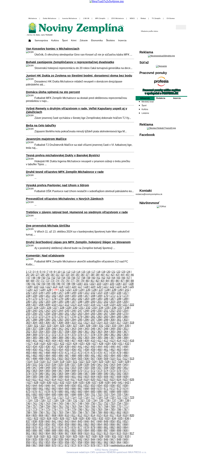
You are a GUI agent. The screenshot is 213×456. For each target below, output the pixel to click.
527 (114, 361)
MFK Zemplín (100, 18)
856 (47, 424)
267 (106, 313)
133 (75, 289)
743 (47, 403)
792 (54, 412)
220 (119, 304)
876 (73, 427)
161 (47, 295)
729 (62, 400)
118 (86, 286)
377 (86, 334)
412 (106, 340)
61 (98, 277)
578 (28, 373)
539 (86, 364)
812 (80, 415)
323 (49, 325)
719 (106, 397)
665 (67, 388)
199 (86, 301)
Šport (65, 40)
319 (132, 322)
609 (125, 376)
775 (47, 409)
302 (125, 319)
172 (119, 295)
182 (80, 298)
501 (54, 358)
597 (47, 376)
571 (86, 370)
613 (47, 379)
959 (86, 442)
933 (127, 436)
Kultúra (55, 40)
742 (41, 403)
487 (67, 355)
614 (54, 379)
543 (112, 364)
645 (41, 385)
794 (67, 412)
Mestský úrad (148, 102)
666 (73, 388)
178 (54, 298)
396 (106, 337)
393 (86, 337)
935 (34, 439)
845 (80, 421)
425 (81, 343)
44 (122, 274)
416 (132, 340)
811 (73, 415)
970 (54, 445)
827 (68, 418)
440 (73, 346)
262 (73, 313)
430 (114, 343)
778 (67, 409)
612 (41, 379)
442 (86, 346)
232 (88, 307)
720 (112, 397)
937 (47, 439)
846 (86, 421)
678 (47, 391)
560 (119, 367)
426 (88, 343)
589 (99, 373)
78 (77, 280)
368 (28, 334)
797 (86, 412)
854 (34, 424)
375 (73, 334)
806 (41, 415)
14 (78, 271)
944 (93, 439)
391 (73, 337)
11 (63, 271)
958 (80, 442)
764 (80, 406)
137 (101, 289)
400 (28, 340)
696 (60, 394)
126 (29, 289)
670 (99, 388)
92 (38, 283)
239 (28, 310)
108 (131, 283)
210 (54, 304)
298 (99, 319)
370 (41, 334)
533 (47, 364)
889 (54, 430)
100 (79, 283)
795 (73, 412)
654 (99, 385)
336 (28, 328)
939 (60, 439)
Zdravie (84, 40)
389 (60, 337)
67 (128, 277)
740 (28, 403)
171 (112, 295)
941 (73, 439)
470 (60, 352)
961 (99, 442)
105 (112, 283)
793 (60, 412)
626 (132, 379)
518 (55, 361)
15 (83, 271)
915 (119, 433)
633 (68, 382)
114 (61, 286)
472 (73, 352)
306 (47, 322)
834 (114, 418)
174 (28, 298)
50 (43, 277)
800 (106, 412)
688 (112, 391)
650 (73, 385)
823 (42, 418)
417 (29, 343)
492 (99, 355)
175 (34, 298)
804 (28, 415)
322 (42, 325)
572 (93, 370)
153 (99, 292)
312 (86, 322)
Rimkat (143, 18)
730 (68, 400)
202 (106, 301)
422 (62, 343)
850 (112, 421)
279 (80, 316)
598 (54, 376)
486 (60, 355)
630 (49, 382)
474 (86, 352)
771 (125, 406)
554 (80, 367)
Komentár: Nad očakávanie (45, 255)
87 (122, 280)
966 (28, 445)
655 (106, 385)
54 (63, 277)
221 (125, 304)
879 (93, 427)
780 (80, 409)
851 (119, 421)
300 (112, 319)
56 (73, 277)
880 (99, 427)
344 (80, 328)
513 (132, 358)
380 (106, 334)
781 (86, 409)
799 (99, 412)
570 (80, 370)
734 (94, 400)
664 (60, 388)
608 (119, 376)
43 (117, 274)
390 (67, 337)
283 (106, 316)
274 (47, 316)
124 (125, 286)
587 (86, 373)
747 (73, 403)
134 (81, 289)
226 (49, 307)
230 (75, 307)
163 (60, 295)
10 (58, 271)
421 (55, 343)
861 (80, 424)
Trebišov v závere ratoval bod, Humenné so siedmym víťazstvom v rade (77, 212)
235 (107, 307)
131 (62, 289)
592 (119, 373)
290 (47, 319)
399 (125, 337)
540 (93, 364)
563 (34, 370)
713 (67, 397)
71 (42, 280)
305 (41, 322)
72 (47, 280)
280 (86, 316)
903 (41, 433)
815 (99, 415)
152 (93, 292)
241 (41, 310)
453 (54, 349)
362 (93, 331)
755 (125, 403)
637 (94, 382)
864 (99, 424)
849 (106, 421)
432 (127, 343)
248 (86, 310)
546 (28, 367)
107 (125, 283)
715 (80, 397)
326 (68, 325)
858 (60, 424)
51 (48, 277)
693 (41, 394)
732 (81, 400)
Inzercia (122, 40)
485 (54, 355)
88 (127, 280)
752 (106, 403)
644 (34, 385)
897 (106, 430)
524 (94, 361)
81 (92, 280)
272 (34, 316)
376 (80, 334)
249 (93, 310)
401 (34, 340)
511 (119, 358)
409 (86, 340)
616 (67, 379)
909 (80, 433)
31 (57, 274)
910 (86, 433)
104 (105, 283)
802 (119, 412)
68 (27, 280)
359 (73, 331)
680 (60, 391)
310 (73, 322)
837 (28, 421)
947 (112, 439)
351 (125, 328)
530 (28, 364)
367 (125, 331)
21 (113, 271)
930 (107, 436)
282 (99, 316)
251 (106, 310)
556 (93, 367)
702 (99, 394)
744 (54, 403)
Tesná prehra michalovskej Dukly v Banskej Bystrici (63, 155)
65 (118, 277)
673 (119, 388)
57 (78, 277)
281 (93, 316)
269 (119, 313)
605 (99, 376)
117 (80, 286)
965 (125, 442)
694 (47, 394)
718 (99, 397)
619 (86, 379)
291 (54, 319)
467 (41, 352)
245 (67, 310)
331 (101, 325)
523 (88, 361)
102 (92, 283)
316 (112, 322)
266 (99, 313)
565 (47, 370)
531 (34, 364)
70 (37, 280)
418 (36, 343)
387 (47, 337)
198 (80, 301)
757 (34, 406)
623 (112, 379)
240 (34, 310)
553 (73, 367)
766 (93, 406)
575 (112, 370)
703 (106, 394)
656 (112, 385)
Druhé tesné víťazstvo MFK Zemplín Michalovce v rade (65, 171)
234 (101, 307)
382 (119, 334)
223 (29, 307)
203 (112, 301)
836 (127, 418)
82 (97, 280)
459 (93, 349)
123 (118, 286)
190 (28, 301)
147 (60, 292)
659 (28, 388)
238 (127, 307)
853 (28, 424)
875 (67, 427)
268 (112, 313)
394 (93, 337)
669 (93, 388)
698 (73, 394)
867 (119, 424)
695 (54, 394)
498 (34, 358)
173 (125, 295)
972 (67, 445)
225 (42, 307)
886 (34, 430)
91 (33, 283)
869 (28, 427)
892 (73, 430)
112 (48, 286)
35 (77, 274)
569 (73, 370)
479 (119, 352)
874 (60, 427)
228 (62, 307)
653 (93, 385)
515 (36, 361)
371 (47, 334)
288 (34, 319)
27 (37, 274)
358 (67, 331)
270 (125, 313)
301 (119, 319)
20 (108, 271)
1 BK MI (86, 18)
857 (54, 424)
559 (112, 367)
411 (99, 340)
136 (94, 289)
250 (99, 310)
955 (60, 442)
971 (60, 445)
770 (119, 406)
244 (60, 310)
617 (73, 379)
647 (54, 385)
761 (60, 406)
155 (112, 292)
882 (112, 427)
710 (47, 397)
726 (42, 400)
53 (58, 277)
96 (58, 283)
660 (34, 388)
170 (106, 295)
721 (119, 397)
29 (47, 274)
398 (119, 337)
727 (49, 400)
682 (73, 391)
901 (28, 433)
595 (34, 376)
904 (47, 433)
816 (106, 415)
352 (28, 331)
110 (36, 286)
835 (120, 418)
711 (54, 397)
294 (73, 319)
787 (125, 409)
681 (67, 391)
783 (99, 409)
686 (99, 391)
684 (86, 391)
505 (80, 358)
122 (112, 286)
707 (28, 397)
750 (93, 403)
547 (34, 367)
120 (99, 286)
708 (34, 397)
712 (60, 397)
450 (34, 349)
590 (106, 373)
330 (94, 325)
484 (47, 355)
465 (28, 352)
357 (60, 331)
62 (103, 277)
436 (47, 346)
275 (54, 316)
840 (47, 421)
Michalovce (32, 18)
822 (36, 418)
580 (41, 373)
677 (41, 391)
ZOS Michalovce (117, 18)
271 (28, 316)
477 (106, 352)
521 (75, 361)
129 (49, 289)
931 (114, 436)
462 (112, 349)
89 (132, 280)
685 (93, 391)
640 (114, 382)
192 (41, 301)
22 (118, 271)
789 (34, 412)
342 (67, 328)
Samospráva (41, 40)
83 (102, 280)
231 (81, 307)
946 (106, 439)
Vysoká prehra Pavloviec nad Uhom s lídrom (57, 185)
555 (86, 367)
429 (107, 343)
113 (55, 286)
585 (73, 373)
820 (132, 415)
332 (107, 325)
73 (52, 280)
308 (60, 322)
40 (102, 274)
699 (80, 394)
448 (125, 346)
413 (112, 340)
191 (34, 301)
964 (119, 442)
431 (120, 343)
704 (112, 394)
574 (106, 370)
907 (67, 433)
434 (34, 346)
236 (114, 307)
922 (55, 436)
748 (80, 403)
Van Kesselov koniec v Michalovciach (52, 48)
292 (60, 319)
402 (41, 340)
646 (47, 385)
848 (99, 421)
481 (28, 355)
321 (36, 325)
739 (127, 400)
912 (99, 433)
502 (60, 358)
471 (67, 352)
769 (112, 406)
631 (55, 382)
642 (127, 382)
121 (105, 286)
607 (112, 376)
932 (120, 436)
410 (93, 340)
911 (93, 433)
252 (112, 310)
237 (120, 307)
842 (60, 421)
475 (93, 352)
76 (67, 280)
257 (41, 313)
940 (67, 439)
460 (99, 349)
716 (86, 397)
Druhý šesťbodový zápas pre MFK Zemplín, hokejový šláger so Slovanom (78, 242)
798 (93, 412)
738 (120, 400)
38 (92, 274)
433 (28, 346)
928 (94, 436)
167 (86, 295)
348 (106, 328)
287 (28, 319)
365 (112, 331)
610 (28, 379)
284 (112, 316)
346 (93, 328)
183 (86, 298)
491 (93, 355)
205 (125, 301)
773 (34, 409)
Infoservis (145, 98)
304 (34, 322)
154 (106, 292)
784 (106, 409)
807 (47, 415)
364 (106, 331)
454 (60, 349)
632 (62, 382)
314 (99, 322)
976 (93, 445)
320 (29, 325)
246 (73, 310)
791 (47, 412)
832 (101, 418)
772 (28, 409)
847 (93, 421)
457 (80, 349)
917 (132, 433)
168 (93, 295)
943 (86, 439)
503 (67, 358)
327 (75, 325)
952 (41, 442)
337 (34, 328)
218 (106, 304)
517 (49, 361)
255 (28, 313)
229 (68, 307)
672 (112, 388)
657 (119, 385)
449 (28, 349)
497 (28, 358)
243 (54, 310)
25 (27, 274)
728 (55, 400)
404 (54, 340)
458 (86, 349)
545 (125, 364)
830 (88, 418)
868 (125, 424)
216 (93, 304)
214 (80, 304)
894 (86, 430)
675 (28, 391)
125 (131, 286)
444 (99, 346)
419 (42, 343)
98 (68, 283)
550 (54, 367)
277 (67, 316)
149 (73, 292)
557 (99, 367)
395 (99, 337)
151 (86, 292)
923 (62, 436)
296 (86, 319)
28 (42, 274)
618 (80, 379)
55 (68, 277)
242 (47, 310)
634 (75, 382)
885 (28, 430)
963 (112, 442)
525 (101, 361)
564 (41, 370)
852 (125, 421)
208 (41, 304)
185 (99, 298)
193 (47, 301)
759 (47, 406)
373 (60, 334)
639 (107, 382)
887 (41, 430)
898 (112, 430)
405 (60, 340)
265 (93, 313)
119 (93, 286)
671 (106, 388)
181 (73, 298)
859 (67, 424)
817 (112, 415)
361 (86, 331)
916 (125, 433)
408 (80, 340)
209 (47, 304)
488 (73, 355)
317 (119, 322)
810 (67, 415)
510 (112, 358)
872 (47, 427)
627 (29, 382)
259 (54, 313)
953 (47, 442)
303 (28, 322)
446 (112, 346)
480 (125, 352)
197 (73, 301)
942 (80, 439)
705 (119, 394)
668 (86, 388)
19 (103, 271)
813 (86, 415)
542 (106, 364)
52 (53, 277)
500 (47, 358)
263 (80, 313)
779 (73, 409)
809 (60, 415)
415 (125, 340)
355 (47, 331)
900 (125, 430)
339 (47, 328)
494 (112, 355)
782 (93, 409)
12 (68, 271)
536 (67, 364)
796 (80, 412)
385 (34, 337)
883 (119, 427)
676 (34, 391)
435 (41, 346)
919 (36, 436)
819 (125, 415)
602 (80, 376)
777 (60, 409)
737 (114, 400)
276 (60, 316)
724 (29, 400)
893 (80, 430)
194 (54, 301)
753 (112, 403)
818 (119, 415)
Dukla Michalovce (49, 18)
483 (41, 355)
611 (34, 379)
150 (80, 292)
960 (93, 442)
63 (108, 277)
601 (73, 376)
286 (125, 316)
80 (87, 280)
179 (60, 298)
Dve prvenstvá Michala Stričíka (48, 225)
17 (93, 271)
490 (86, 355)
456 (73, 349)
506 (86, 358)
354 (41, 331)
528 (120, 361)
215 (86, 304)
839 (41, 421)
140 (120, 289)
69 (32, 280)
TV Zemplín (156, 18)
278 (73, 316)
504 (73, 358)
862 (86, 424)
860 (73, 424)
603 (86, 376)
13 (73, 271)
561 (125, 367)
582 (54, 373)
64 (113, 277)
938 (54, 439)
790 (41, 412)
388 (54, 337)
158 (28, 295)
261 (67, 313)
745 (60, 403)
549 (47, 367)
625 (125, 379)
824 (49, 418)
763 (73, 406)
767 (99, 406)
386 (41, 337)
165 (73, 295)
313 (93, 322)
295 (80, 319)
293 (67, 319)
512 (125, 358)
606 (106, 376)
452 (47, 349)
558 (106, 367)
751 (99, 403)
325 (62, 325)
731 (75, 400)
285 (119, 316)
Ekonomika (97, 40)
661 (41, 388)
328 (81, 325)
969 (47, 445)
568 (67, 370)
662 (47, 388)
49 (38, 277)
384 (28, 337)
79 (82, 280)
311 (80, 322)
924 (68, 436)
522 (81, 361)
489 (80, 355)
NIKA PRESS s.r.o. (137, 452)
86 (117, 280)
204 (119, 301)
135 (88, 289)
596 (41, 376)
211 (60, 304)
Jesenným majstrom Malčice (46, 139)
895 (93, 430)
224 (36, 307)
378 (93, 334)
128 (42, 289)
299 (106, 319)
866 (112, 424)
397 (112, 337)
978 (106, 445)
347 (99, 328)
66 (123, 277)
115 (67, 286)
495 (119, 355)
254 (125, 310)
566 (54, 370)
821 (29, 418)
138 (107, 289)
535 (60, 364)
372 (54, 334)
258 (47, 313)
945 (99, 439)
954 (54, 442)
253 (119, 310)
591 (112, 373)
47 (28, 277)
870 (34, 427)
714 (73, 397)
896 (99, 430)
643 (28, 385)
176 (41, 298)
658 (125, 385)
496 (125, 355)
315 (106, 322)
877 (80, 427)
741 (34, 403)
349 (112, 328)
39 (97, 274)
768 (106, 406)
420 (49, 343)
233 (94, 307)
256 (34, 313)
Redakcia (160, 98)
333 (114, 325)
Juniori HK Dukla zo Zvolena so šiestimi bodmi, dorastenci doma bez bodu (79, 75)
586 (80, 373)
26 (32, 274)
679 (54, 391)
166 (80, 295)
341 (60, 328)
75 (62, 280)
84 (107, 280)
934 (28, 439)
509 (106, 358)
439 (67, 346)
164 (67, 295)
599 (60, 376)
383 (125, 334)
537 (73, 364)
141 (127, 289)
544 (119, 364)
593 (125, 373)
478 (112, 352)
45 (127, 274)
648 (60, 385)
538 (80, 364)
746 (67, 403)
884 (125, 427)
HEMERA (111, 452)
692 (34, 394)
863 (93, 424)
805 (34, 415)
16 (88, 271)
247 (80, 310)
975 (86, 445)
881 (106, 427)
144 (41, 292)
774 (41, 409)
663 (54, 388)
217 (99, 304)
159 (34, 295)
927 (88, 436)
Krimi (73, 40)
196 (67, 301)
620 (93, 379)
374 (67, 334)
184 (93, 298)
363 (99, 331)
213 (73, 304)
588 (93, 373)
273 (41, 316)
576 (119, 370)
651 (80, 385)
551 (60, 367)
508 (99, 358)
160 (41, 295)
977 (99, 445)
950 (28, 442)
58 (83, 277)
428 (101, 343)
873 (54, 427)
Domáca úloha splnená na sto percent (53, 92)
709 (41, 397)
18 (98, 271)
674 (125, 388)
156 (119, 292)
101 (86, 283)
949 (125, 439)
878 (86, 427)
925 (75, 436)
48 (33, 277)
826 (62, 418)
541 (99, 364)
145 (47, 292)
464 (125, 349)
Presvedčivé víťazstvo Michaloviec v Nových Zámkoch (65, 198)
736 (107, 400)
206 (28, 304)
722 (125, 397)
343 (73, 328)
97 (63, 283)
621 (99, 379)
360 (80, 331)
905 (54, 433)
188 (119, 298)
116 (74, 286)
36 (82, 274)
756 (28, 406)
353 (34, 331)
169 (99, 295)
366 (119, 331)
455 (67, 349)
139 (114, 289)
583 (60, 373)
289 (41, 319)
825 (55, 418)
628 (36, 382)
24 (128, 271)
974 (80, 445)
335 (127, 325)
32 (62, 274)
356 (54, 331)
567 (60, 370)
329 (88, 325)
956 (67, 442)
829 (81, 418)
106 (118, 283)
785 (112, 409)
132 (68, 289)
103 (99, 283)
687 (106, 391)
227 (55, 307)
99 (73, 283)
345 (86, 328)
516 (42, 361)
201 (99, 301)
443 (93, 346)
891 (67, 430)
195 (60, 301)
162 (54, 295)
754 (119, 403)
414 (119, 340)
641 (120, 382)
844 (73, 421)
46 (132, 274)
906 (60, 433)
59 (88, 277)
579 (34, 373)
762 (67, 406)
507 (93, 358)
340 (54, 328)
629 (42, 382)
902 (34, 433)
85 (112, 280)
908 (73, 433)
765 (86, 406)
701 (93, 394)
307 (54, 322)
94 (48, 283)
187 (112, 298)
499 (41, 358)
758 (41, 406)
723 (132, 397)
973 (73, 445)
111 (42, 286)
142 (28, 292)
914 (112, 433)
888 (47, 430)
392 (80, 337)
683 (80, 391)
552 (67, 367)
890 (60, 430)
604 (93, 376)
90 (28, 283)
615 (60, 379)
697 (67, 394)
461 (106, 349)
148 (67, 292)
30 (52, 274)
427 (94, 343)
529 (127, 361)
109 (29, 286)
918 (29, 436)
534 (54, 364)
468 (47, 352)
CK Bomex (171, 18)
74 (57, 280)
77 (72, 280)
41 (107, 274)
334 (120, 325)
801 (112, 412)
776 (54, 409)
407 (73, 340)
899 (119, 430)
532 (41, 364)
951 (34, 442)
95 (53, 283)
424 (75, 343)
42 (112, 274)
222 (132, 304)
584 (67, 373)
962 (106, 442)
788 (28, 412)
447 (119, 346)
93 (43, 283)
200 (93, 301)
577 (125, 370)
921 (49, 436)
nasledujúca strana (121, 445)
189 (125, 298)
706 (125, 394)
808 (54, 415)
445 (106, 346)
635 (81, 382)
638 (101, 382)
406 (67, 340)
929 (101, 436)
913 (106, 433)
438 (60, 346)
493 (106, 355)
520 (68, 361)
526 (107, 361)
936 (41, 439)
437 (54, 346)
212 (67, 304)
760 (54, 406)
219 (112, 304)
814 (93, 415)
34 (72, 274)
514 (29, 361)
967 (34, 445)
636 (88, 382)
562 (28, 370)
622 (106, 379)
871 (41, 427)
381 (112, 334)
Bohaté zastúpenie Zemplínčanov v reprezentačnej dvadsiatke (70, 62)
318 (125, 322)
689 (119, 391)
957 (73, 442)
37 (87, 274)
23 (123, 271)
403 (47, 340)
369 (34, 334)
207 (34, 304)
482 (34, 355)
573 (99, 370)
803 (125, 412)
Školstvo (110, 40)
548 (41, 367)
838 (34, 421)
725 (36, 400)
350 (119, 328)
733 (88, 400)
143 (34, 292)
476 (99, 352)
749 (86, 403)
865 (106, 424)
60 (93, 277)
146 (54, 292)
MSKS (132, 18)
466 (34, 352)
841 (54, 421)
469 (54, 352)
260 (60, 313)
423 (68, 343)
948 (119, 439)
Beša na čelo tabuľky (41, 125)
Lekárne (145, 113)
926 (81, 436)
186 (106, 298)
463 (119, 349)
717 (93, 397)
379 (99, 334)
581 (47, 373)
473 (80, 352)
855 (41, 424)
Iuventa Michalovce (69, 18)
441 (80, 346)
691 (28, 394)
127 (36, 289)
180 (67, 298)
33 (67, 274)
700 (86, 394)
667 (80, 388)
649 (67, 385)
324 (55, 325)
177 (47, 298)
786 (119, 409)
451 (41, 349)
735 (101, 400)
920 (42, 436)
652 (86, 385)
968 (41, 445)
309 (67, 322)
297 (93, 319)
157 (125, 292)
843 (67, 421)
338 (41, 328)
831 (94, 418)
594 (28, 376)
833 (107, 418)
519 (62, 361)
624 (119, 379)
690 (125, 391)
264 (86, 313)
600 (67, 376)
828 (75, 418)
